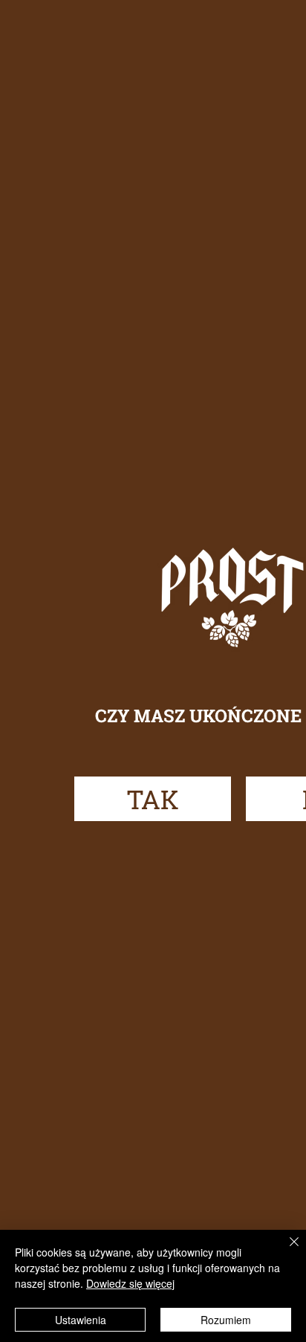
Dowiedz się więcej (130, 1283)
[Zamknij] (285, 1250)
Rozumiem (226, 1319)
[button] (152, 799)
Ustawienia (80, 1319)
